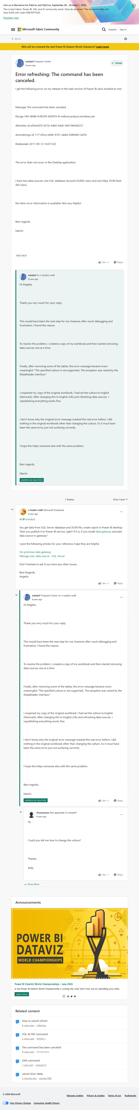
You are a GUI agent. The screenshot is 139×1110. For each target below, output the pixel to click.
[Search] (104, 29)
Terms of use (114, 1095)
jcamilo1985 (45, 1078)
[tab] (68, 996)
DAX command (31, 1060)
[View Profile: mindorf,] (23, 276)
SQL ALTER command (35, 1034)
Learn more (102, 46)
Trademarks (130, 1095)
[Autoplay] (64, 996)
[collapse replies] (12, 509)
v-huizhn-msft (35, 510)
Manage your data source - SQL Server (42, 556)
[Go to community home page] (38, 29)
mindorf (30, 61)
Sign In (123, 29)
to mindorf (70, 812)
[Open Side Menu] (13, 29)
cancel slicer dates (32, 1073)
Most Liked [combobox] (120, 499)
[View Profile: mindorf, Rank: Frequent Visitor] (19, 63)
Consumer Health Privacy (47, 1102)
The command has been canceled (41, 1047)
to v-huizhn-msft (46, 275)
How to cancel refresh (34, 1020)
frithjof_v (41, 1038)
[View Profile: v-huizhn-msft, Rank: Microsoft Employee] (22, 511)
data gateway (103, 531)
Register (113, 29)
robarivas (41, 1025)
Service (18, 38)
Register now (11, 17)
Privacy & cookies (96, 1095)
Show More (33, 884)
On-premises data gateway (35, 552)
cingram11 (41, 1065)
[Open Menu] (125, 38)
